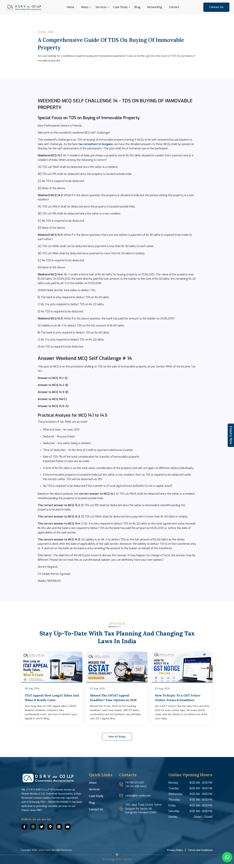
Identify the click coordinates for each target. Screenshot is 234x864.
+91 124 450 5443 (135, 786)
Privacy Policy (175, 850)
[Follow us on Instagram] (33, 827)
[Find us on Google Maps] (50, 827)
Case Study (96, 796)
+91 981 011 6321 (134, 782)
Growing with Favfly (117, 859)
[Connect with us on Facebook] (24, 827)
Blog (137, 7)
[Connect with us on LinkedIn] (59, 827)
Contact (174, 7)
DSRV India (44, 850)
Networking (154, 7)
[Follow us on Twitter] (42, 827)
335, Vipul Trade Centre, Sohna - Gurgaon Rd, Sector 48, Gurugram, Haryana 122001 (144, 808)
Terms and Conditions (200, 850)
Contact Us (216, 7)
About (93, 782)
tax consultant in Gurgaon (95, 144)
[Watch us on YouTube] (68, 827)
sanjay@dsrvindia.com (138, 795)
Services (101, 7)
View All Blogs (117, 736)
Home (70, 7)
